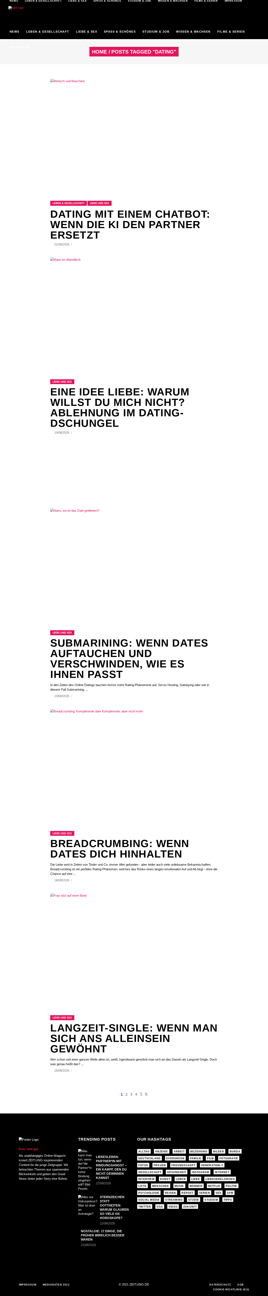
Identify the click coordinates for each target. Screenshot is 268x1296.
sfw (230, 1192)
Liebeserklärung (220, 1179)
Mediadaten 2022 (56, 1284)
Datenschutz (220, 1284)
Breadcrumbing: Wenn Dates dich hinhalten (119, 849)
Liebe (195, 1179)
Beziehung (198, 1151)
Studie (193, 1199)
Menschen (160, 1186)
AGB (240, 1284)
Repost (187, 1192)
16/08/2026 (62, 1070)
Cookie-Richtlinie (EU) (231, 1289)
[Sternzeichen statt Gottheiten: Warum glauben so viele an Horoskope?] (87, 1205)
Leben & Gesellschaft (68, 203)
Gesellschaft (149, 1172)
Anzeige (161, 1151)
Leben (181, 1179)
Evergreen (175, 1158)
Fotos (143, 1165)
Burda (235, 1151)
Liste (142, 1186)
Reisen (170, 1192)
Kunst (165, 1179)
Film (210, 1158)
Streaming (174, 1199)
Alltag (143, 1151)
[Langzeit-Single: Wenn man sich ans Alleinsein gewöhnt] (134, 949)
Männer (196, 1186)
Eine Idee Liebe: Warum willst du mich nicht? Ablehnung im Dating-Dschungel (119, 407)
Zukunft (190, 1206)
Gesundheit (176, 1172)
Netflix (214, 1186)
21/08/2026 (62, 244)
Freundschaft (183, 1165)
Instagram (200, 1172)
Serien (204, 1192)
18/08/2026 (62, 880)
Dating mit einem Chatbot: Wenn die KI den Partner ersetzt (130, 224)
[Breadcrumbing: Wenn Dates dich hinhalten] (134, 765)
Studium (211, 1199)
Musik (179, 1186)
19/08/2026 (62, 432)
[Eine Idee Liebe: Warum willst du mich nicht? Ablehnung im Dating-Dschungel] (134, 313)
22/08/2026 (103, 1183)
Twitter (144, 1206)
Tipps (228, 1199)
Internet (222, 1172)
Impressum (27, 1284)
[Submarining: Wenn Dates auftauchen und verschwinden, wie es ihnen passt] (134, 564)
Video (173, 1206)
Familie (195, 1158)
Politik (231, 1186)
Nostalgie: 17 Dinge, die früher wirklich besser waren (102, 1235)
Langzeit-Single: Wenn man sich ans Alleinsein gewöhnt (134, 1038)
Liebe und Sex (99, 203)
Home (99, 52)
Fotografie (228, 1158)
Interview (146, 1179)
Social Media (149, 1199)
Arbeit (179, 1151)
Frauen (160, 1165)
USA (160, 1206)
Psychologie (148, 1192)
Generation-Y (212, 1165)
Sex (219, 1192)
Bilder (218, 1151)
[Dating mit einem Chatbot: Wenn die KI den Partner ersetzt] (134, 134)
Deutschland (149, 1158)
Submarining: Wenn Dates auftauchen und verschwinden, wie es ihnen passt (129, 658)
